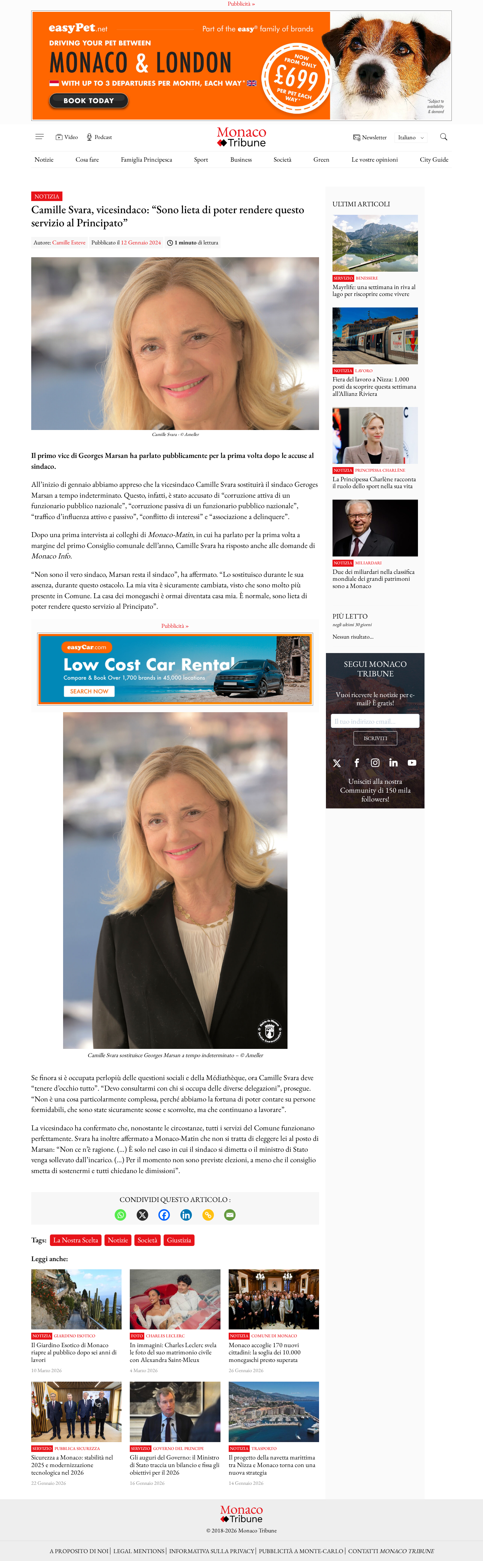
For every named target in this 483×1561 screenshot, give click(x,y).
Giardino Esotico (74, 1336)
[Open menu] (39, 132)
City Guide (434, 159)
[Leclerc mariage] (175, 1299)
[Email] (230, 1215)
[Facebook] (164, 1215)
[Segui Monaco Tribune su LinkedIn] (394, 763)
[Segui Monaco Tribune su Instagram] (375, 763)
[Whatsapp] (120, 1215)
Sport (201, 159)
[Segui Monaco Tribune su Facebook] (357, 763)
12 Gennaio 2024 (141, 242)
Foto (137, 1336)
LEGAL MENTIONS (138, 1551)
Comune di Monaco (274, 1336)
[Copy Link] (208, 1215)
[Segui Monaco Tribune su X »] (338, 763)
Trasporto (264, 1448)
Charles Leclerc (165, 1336)
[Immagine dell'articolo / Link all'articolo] (375, 243)
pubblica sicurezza (77, 1448)
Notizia (46, 196)
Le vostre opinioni (375, 159)
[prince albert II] (76, 1412)
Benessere (367, 278)
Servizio (42, 1448)
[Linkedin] (186, 1215)
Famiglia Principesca (146, 159)
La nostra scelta (75, 1239)
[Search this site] (443, 137)
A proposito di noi (79, 1551)
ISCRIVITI (375, 738)
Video (71, 137)
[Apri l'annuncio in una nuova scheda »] (241, 66)
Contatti (391, 1551)
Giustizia (179, 1239)
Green (321, 159)
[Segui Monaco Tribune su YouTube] (412, 763)
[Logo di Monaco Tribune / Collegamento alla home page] (241, 136)
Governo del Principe (178, 1448)
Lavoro (364, 371)
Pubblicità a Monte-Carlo (301, 1551)
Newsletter (374, 137)
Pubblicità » (175, 625)
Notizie (44, 159)
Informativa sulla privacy (211, 1551)
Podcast (103, 137)
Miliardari (368, 563)
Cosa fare (87, 159)
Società (282, 159)
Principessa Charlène (380, 470)
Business (241, 159)
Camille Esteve (68, 242)
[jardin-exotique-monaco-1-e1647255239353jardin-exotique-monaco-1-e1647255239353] (76, 1299)
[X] (142, 1215)
